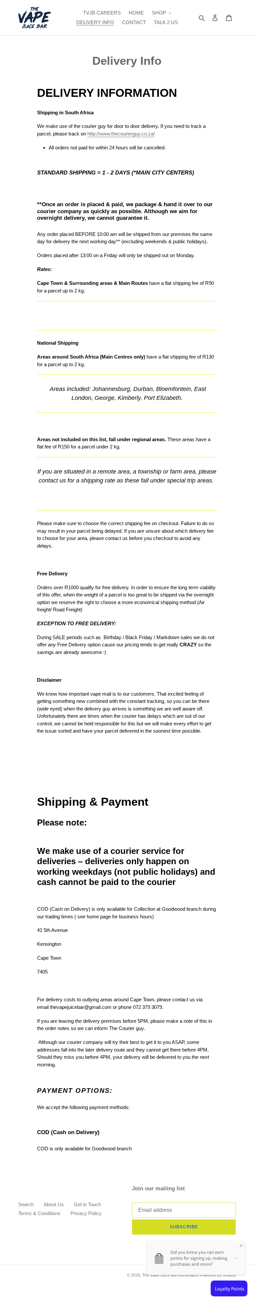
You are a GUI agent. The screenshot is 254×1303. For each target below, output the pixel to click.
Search (26, 1204)
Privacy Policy (86, 1213)
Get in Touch (87, 1204)
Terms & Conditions (39, 1213)
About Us (54, 1204)
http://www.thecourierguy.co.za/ (121, 133)
